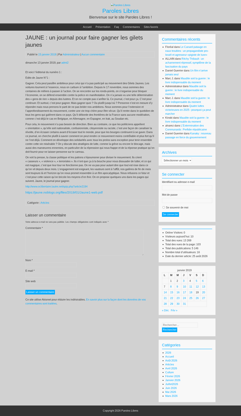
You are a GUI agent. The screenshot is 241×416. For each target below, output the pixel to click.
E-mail (30, 270)
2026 (168, 352)
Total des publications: (178, 248)
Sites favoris (151, 27)
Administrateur (71, 54)
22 (171, 298)
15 (171, 292)
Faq (116, 27)
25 (190, 298)
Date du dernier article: (178, 256)
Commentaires (131, 27)
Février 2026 (172, 376)
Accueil (87, 27)
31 (184, 303)
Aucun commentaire (93, 54)
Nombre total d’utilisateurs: (181, 252)
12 (197, 286)
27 (203, 298)
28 (165, 303)
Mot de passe (170, 194)
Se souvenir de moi (177, 207)
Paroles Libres (120, 11)
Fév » (174, 310)
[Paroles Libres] (120, 5)
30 (178, 303)
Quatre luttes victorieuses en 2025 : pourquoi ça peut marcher (188, 110)
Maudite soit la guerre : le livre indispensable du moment (185, 90)
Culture (169, 372)
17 (184, 292)
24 (184, 298)
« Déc (165, 310)
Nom (29, 260)
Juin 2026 (171, 388)
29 (171, 303)
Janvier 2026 (172, 380)
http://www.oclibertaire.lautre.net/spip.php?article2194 (56, 186)
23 (178, 298)
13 (203, 286)
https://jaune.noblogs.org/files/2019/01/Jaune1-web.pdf (64, 192)
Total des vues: (174, 240)
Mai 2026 (170, 392)
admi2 (65, 62)
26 (197, 298)
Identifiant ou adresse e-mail (178, 182)
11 (190, 286)
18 (190, 292)
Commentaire (34, 228)
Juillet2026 (171, 384)
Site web (30, 281)
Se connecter (170, 214)
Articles (44, 202)
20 (203, 292)
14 (165, 292)
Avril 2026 (171, 368)
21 (165, 298)
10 (184, 286)
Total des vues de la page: (180, 244)
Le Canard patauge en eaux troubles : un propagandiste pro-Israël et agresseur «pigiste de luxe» (187, 51)
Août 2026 (171, 360)
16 (178, 292)
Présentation (103, 27)
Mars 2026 (171, 396)
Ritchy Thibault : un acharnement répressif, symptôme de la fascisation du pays (188, 62)
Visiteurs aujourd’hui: (178, 236)
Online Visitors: (174, 232)
